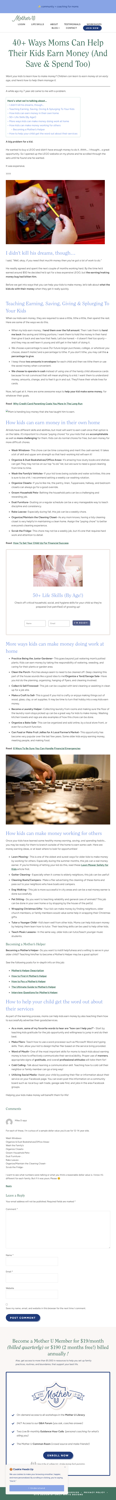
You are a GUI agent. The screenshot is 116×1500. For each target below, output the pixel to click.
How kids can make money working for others (35, 125)
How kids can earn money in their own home (34, 113)
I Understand (37, 1488)
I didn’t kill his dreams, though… (26, 105)
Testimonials (72, 24)
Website (10, 1288)
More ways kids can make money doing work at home (39, 121)
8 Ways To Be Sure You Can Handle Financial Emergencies (46, 748)
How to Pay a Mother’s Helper (28, 981)
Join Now (92, 28)
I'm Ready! (81, 623)
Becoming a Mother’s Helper (29, 129)
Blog (55, 28)
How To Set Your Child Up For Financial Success (40, 543)
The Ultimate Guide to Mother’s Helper (33, 987)
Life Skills (37, 24)
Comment (12, 1209)
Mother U (24, 18)
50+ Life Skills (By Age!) (22, 117)
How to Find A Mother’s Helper (29, 976)
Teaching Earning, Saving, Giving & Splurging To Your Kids (41, 109)
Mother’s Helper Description (27, 970)
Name (10, 1255)
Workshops (94, 24)
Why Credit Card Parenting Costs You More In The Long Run (47, 403)
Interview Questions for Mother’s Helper (34, 992)
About (54, 24)
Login (21, 24)
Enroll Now (58, 1455)
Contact (71, 28)
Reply (9, 1186)
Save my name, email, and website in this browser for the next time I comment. (46, 1308)
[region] (37, 1479)
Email (9, 1271)
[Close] (65, 1467)
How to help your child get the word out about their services (43, 133)
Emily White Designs (69, 1494)
